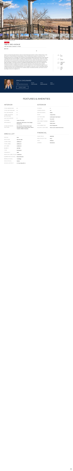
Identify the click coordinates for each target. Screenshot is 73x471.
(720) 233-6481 (34, 84)
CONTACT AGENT (22, 87)
